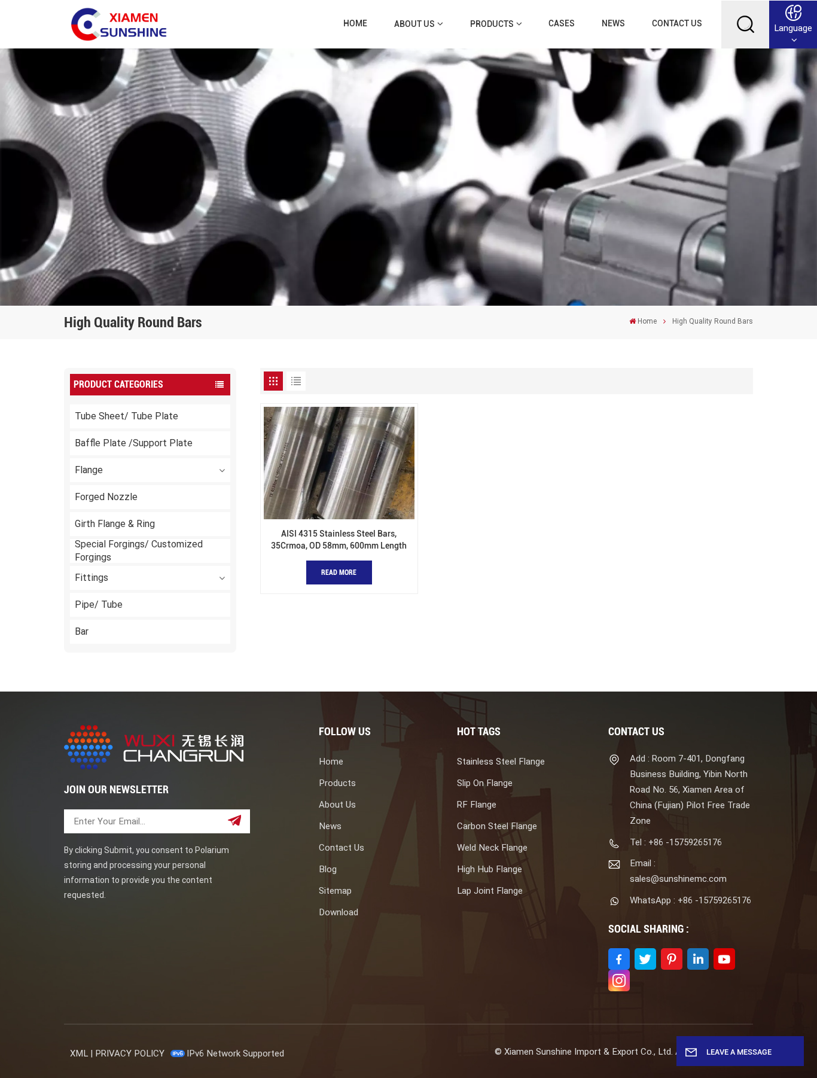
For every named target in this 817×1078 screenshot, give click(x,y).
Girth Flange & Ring (115, 523)
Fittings (91, 577)
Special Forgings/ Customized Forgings (139, 551)
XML (79, 1053)
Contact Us (677, 24)
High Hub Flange (489, 869)
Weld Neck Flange (492, 847)
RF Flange (476, 804)
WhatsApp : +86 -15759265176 (690, 900)
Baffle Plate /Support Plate (134, 443)
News (613, 24)
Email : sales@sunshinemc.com (678, 871)
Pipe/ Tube (99, 604)
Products (492, 24)
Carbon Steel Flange (497, 826)
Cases (561, 24)
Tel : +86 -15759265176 (676, 842)
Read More (338, 572)
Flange (89, 470)
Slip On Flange (485, 783)
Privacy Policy (129, 1053)
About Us (414, 24)
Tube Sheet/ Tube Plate (126, 416)
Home (355, 24)
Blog (328, 869)
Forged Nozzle (106, 497)
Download (338, 912)
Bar (82, 631)
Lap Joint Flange (490, 890)
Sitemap (335, 890)
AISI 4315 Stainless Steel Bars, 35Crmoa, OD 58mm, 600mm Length (339, 539)
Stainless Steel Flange (501, 761)
